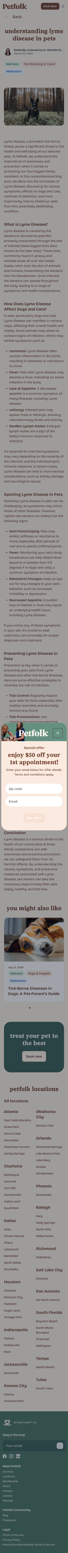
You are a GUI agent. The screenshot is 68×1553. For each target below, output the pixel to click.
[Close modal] (58, 733)
